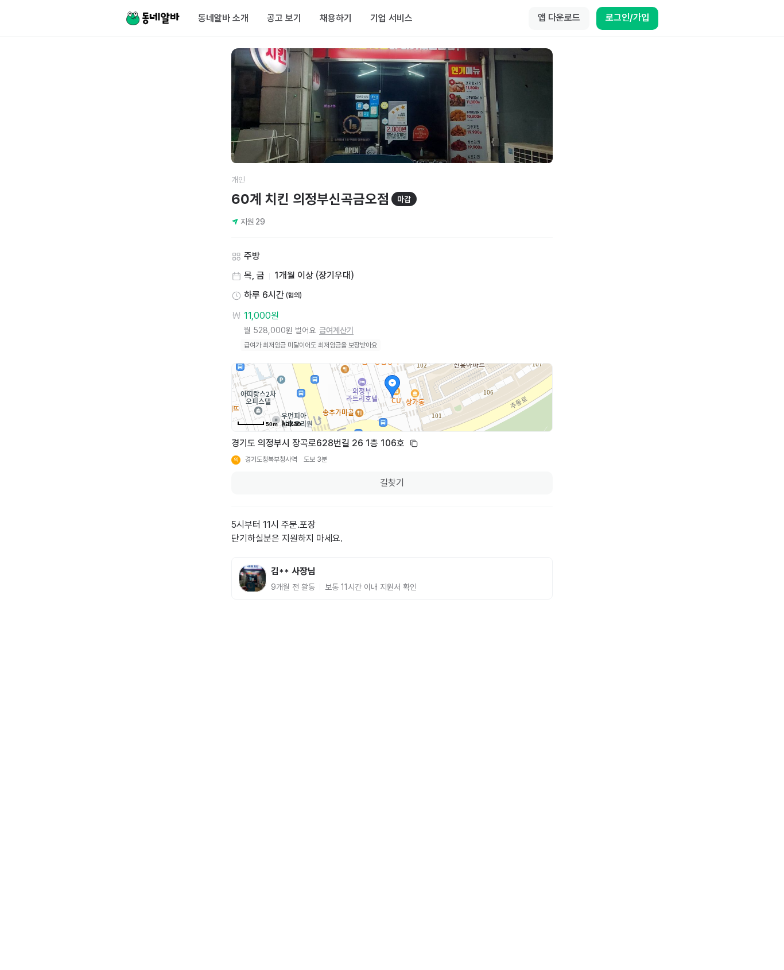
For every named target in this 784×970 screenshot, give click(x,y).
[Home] (153, 18)
